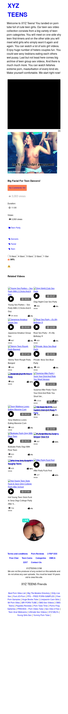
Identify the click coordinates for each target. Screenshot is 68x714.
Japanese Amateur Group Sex (19, 334)
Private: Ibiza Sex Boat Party (44, 361)
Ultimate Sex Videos (38, 611)
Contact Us (36, 562)
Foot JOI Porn (19, 596)
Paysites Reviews (24, 605)
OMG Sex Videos (46, 602)
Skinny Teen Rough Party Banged (19, 361)
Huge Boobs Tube (30, 599)
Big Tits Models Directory (38, 593)
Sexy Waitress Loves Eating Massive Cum (17, 421)
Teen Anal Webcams (17, 611)
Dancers (14, 238)
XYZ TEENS (17, 10)
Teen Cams (27, 557)
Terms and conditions (18, 553)
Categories (41, 557)
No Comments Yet (17, 188)
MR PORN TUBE (29, 602)
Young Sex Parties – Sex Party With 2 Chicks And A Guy (19, 308)
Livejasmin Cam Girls (49, 599)
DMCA (52, 557)
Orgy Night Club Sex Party (45, 302)
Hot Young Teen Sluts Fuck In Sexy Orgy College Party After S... (20, 500)
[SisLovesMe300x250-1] (32, 172)
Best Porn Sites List (17, 593)
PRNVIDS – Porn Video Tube (30, 608)
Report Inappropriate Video (23, 266)
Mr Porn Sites (14, 602)
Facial (13, 243)
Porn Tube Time (41, 605)
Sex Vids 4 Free (52, 608)
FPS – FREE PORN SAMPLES (40, 596)
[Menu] (57, 4)
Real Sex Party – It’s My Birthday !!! (44, 334)
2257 (25, 562)
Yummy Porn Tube (41, 615)
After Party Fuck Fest (43, 470)
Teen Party (15, 227)
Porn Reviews (37, 553)
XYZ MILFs (53, 611)
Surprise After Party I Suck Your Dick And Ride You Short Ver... (45, 393)
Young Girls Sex (24, 615)
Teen (12, 248)
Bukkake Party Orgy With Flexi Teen (19, 448)
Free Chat (13, 557)
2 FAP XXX (52, 553)
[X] (59, 130)
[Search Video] (51, 4)
